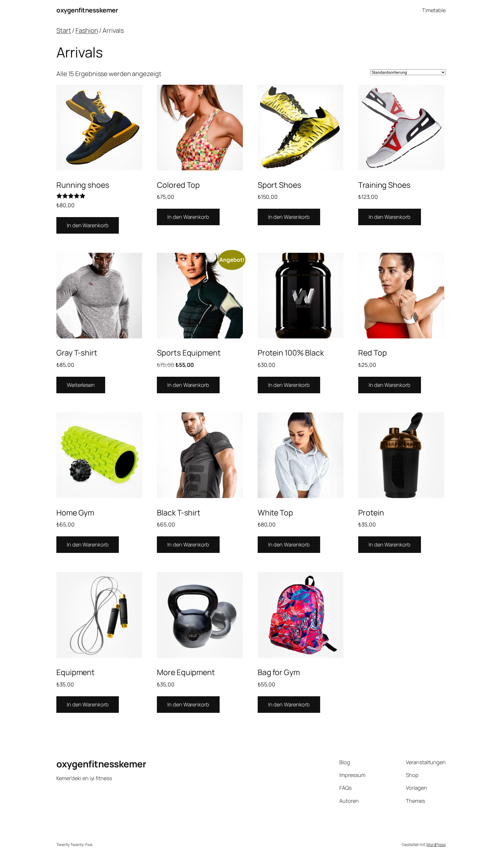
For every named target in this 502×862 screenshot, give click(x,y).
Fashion (87, 30)
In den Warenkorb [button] (87, 225)
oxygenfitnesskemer (87, 10)
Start (63, 30)
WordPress (436, 844)
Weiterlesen (81, 384)
